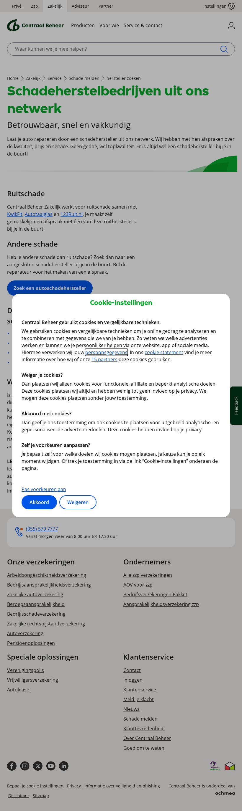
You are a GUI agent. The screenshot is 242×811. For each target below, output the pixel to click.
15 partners (104, 359)
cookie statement (164, 352)
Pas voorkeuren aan (44, 489)
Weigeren (78, 502)
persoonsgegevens (106, 352)
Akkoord (39, 502)
